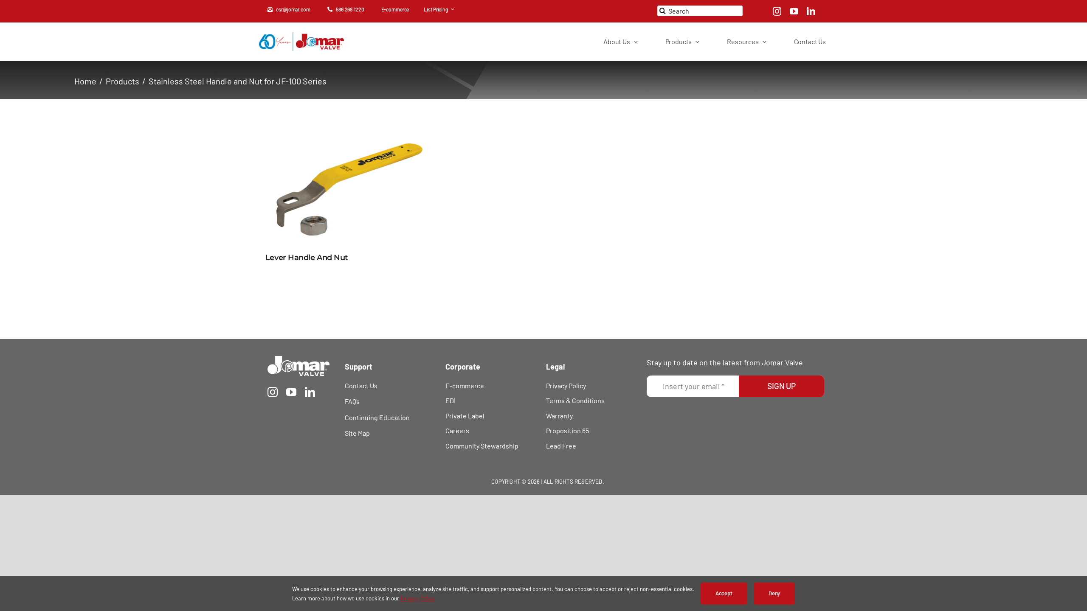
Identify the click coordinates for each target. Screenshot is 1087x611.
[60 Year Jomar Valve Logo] (301, 36)
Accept (723, 593)
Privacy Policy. (417, 598)
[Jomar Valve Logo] (298, 359)
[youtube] (794, 11)
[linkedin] (811, 11)
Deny (774, 593)
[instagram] (777, 11)
